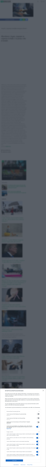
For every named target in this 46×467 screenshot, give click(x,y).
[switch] (37, 414)
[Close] (44, 391)
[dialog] (23, 428)
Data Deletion (16, 464)
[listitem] (23, 411)
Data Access (23, 464)
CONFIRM (14, 460)
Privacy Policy (29, 464)
